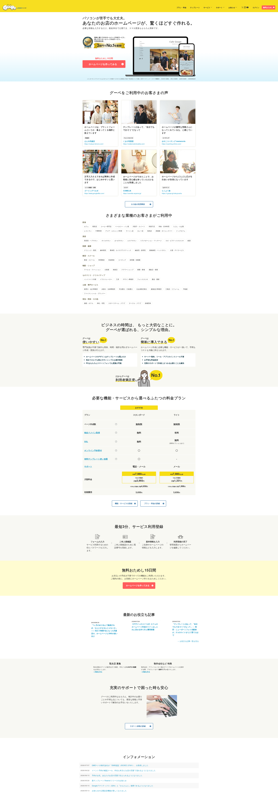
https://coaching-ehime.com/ (171, 144)
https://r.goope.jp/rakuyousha (172, 193)
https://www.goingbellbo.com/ (94, 193)
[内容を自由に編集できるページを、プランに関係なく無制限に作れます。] (116, 424)
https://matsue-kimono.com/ (93, 144)
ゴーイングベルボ (91, 190)
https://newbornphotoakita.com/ (134, 144)
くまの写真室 (128, 141)
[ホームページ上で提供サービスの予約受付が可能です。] (116, 450)
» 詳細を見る (97, 672)
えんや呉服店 (89, 141)
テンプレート (195, 7)
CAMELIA (127, 190)
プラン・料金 (181, 7)
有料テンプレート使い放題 (96, 459)
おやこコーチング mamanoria (173, 141)
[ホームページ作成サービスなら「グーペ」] (13, 7)
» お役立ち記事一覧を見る (188, 641)
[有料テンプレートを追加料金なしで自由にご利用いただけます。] (116, 459)
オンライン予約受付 (93, 450)
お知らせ (231, 7)
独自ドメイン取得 (92, 432)
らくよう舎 (166, 190)
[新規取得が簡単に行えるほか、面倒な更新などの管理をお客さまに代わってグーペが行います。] (116, 432)
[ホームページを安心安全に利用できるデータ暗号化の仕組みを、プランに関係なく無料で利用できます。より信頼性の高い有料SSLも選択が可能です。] (116, 441)
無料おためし (268, 7)
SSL (86, 441)
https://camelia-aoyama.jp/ (132, 193)
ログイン (256, 7)
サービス (207, 7)
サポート (219, 7)
